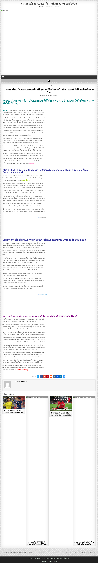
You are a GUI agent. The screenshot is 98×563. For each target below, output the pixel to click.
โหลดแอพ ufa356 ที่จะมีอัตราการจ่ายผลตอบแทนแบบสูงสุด (61, 414)
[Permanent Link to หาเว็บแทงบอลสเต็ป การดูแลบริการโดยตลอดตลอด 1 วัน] (14, 402)
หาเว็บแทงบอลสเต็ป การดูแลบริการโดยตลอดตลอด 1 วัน (13, 411)
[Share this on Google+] (44, 376)
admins (43, 95)
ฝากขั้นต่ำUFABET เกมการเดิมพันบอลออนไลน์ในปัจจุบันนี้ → (80, 552)
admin (9, 397)
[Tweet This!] (38, 376)
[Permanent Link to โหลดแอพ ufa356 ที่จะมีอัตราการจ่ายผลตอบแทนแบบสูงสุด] (61, 403)
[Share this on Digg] (57, 376)
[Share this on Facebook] (41, 376)
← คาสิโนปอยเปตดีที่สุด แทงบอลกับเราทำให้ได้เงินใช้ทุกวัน (17, 552)
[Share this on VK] (54, 376)
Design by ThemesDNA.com (49, 561)
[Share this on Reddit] (51, 376)
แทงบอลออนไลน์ (49, 86)
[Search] (49, 81)
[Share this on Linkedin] (60, 376)
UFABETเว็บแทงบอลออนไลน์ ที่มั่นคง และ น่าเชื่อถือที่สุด (49, 3)
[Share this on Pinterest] (47, 376)
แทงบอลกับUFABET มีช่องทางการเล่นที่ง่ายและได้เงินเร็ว (37, 543)
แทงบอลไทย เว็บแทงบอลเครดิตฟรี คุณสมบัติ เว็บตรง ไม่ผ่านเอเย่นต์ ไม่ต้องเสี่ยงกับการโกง (49, 91)
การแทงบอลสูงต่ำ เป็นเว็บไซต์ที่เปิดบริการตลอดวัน (84, 543)
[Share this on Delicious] (64, 376)
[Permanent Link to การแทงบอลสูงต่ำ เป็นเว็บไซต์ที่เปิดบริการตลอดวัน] (84, 468)
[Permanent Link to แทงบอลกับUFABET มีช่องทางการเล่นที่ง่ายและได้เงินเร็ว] (37, 468)
